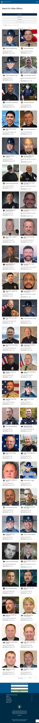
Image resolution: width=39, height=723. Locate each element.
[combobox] (10, 25)
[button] (19, 695)
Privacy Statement (23, 720)
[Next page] (36, 28)
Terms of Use (18, 720)
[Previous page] (34, 28)
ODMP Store (8, 702)
